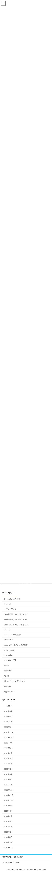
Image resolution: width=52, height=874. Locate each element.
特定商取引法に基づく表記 (12, 857)
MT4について (9, 650)
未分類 (6, 676)
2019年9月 (8, 806)
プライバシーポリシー (10, 862)
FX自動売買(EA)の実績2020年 (15, 619)
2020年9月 (8, 743)
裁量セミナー (9, 692)
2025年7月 (8, 706)
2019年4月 (8, 832)
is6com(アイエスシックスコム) (16, 645)
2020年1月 (8, 785)
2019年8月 (8, 811)
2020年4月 (8, 769)
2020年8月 (8, 748)
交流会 (6, 665)
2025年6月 (8, 711)
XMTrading (8, 655)
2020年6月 (8, 758)
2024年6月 (8, 722)
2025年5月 (8, 716)
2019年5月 (8, 827)
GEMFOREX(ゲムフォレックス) (16, 625)
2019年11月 (8, 795)
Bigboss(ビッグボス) (12, 599)
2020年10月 (8, 738)
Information (8, 640)
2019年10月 (8, 800)
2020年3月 (8, 774)
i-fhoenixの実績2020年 (13, 635)
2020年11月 (8, 732)
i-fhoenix (7, 630)
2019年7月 (8, 816)
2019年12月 (8, 790)
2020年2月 (8, 779)
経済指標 (7, 686)
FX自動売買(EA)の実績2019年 (15, 614)
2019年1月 (8, 848)
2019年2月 (8, 842)
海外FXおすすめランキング (14, 681)
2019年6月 (8, 821)
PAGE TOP (48, 844)
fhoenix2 (7, 604)
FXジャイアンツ (10, 609)
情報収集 (7, 671)
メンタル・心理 (10, 660)
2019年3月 (8, 837)
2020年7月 (8, 753)
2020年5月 (8, 764)
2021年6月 (8, 727)
